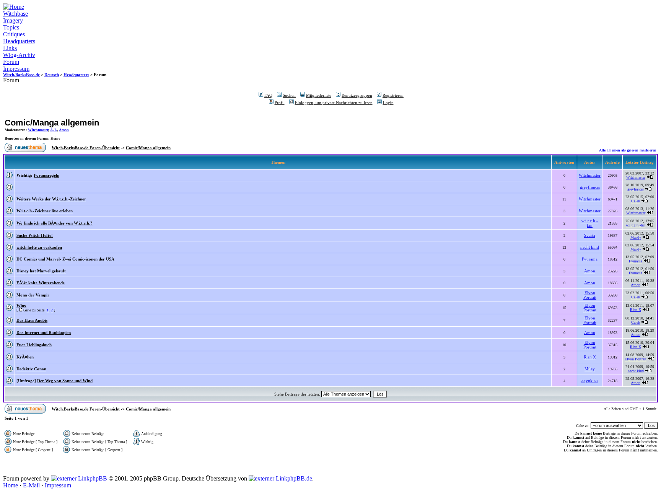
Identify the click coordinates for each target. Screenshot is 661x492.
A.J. (53, 130)
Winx (21, 305)
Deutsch (51, 74)
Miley (589, 369)
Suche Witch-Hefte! (34, 235)
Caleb (635, 201)
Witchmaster (38, 130)
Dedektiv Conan (31, 369)
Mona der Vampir (32, 295)
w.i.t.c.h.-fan (589, 223)
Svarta (589, 235)
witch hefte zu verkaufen (39, 247)
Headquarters (19, 41)
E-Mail (31, 485)
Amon (64, 130)
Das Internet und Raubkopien (43, 332)
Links (10, 48)
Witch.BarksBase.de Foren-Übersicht (86, 147)
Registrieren (393, 95)
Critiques (14, 34)
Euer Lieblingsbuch (34, 344)
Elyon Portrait (589, 295)
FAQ (268, 95)
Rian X (635, 310)
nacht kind (589, 247)
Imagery (13, 20)
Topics (11, 27)
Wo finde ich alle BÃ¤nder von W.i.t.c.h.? (54, 223)
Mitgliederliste (318, 95)
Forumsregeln (46, 175)
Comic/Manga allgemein (52, 122)
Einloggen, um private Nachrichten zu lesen (334, 102)
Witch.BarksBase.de (21, 74)
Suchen (289, 95)
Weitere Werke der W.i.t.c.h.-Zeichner (51, 199)
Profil (280, 102)
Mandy (635, 237)
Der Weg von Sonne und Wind (65, 380)
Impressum (16, 68)
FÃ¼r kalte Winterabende (40, 282)
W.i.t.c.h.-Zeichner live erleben (44, 211)
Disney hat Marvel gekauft (41, 271)
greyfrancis (590, 187)
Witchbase (15, 13)
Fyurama (590, 259)
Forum (11, 62)
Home (10, 485)
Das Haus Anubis (31, 320)
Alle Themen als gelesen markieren (627, 150)
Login (388, 102)
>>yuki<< (589, 380)
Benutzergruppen (357, 95)
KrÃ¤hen (25, 357)
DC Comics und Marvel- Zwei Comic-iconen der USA (65, 259)
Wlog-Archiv (19, 55)
